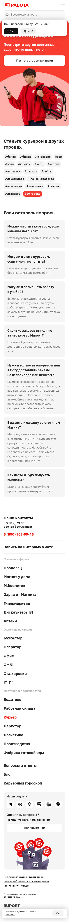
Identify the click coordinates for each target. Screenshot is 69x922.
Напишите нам (34, 827)
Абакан (10, 156)
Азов (58, 156)
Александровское (41, 179)
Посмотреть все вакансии (34, 60)
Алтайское (12, 193)
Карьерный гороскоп (23, 783)
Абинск (25, 156)
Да (11, 31)
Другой (28, 31)
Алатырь (31, 171)
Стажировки (15, 673)
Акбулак (24, 164)
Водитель (12, 699)
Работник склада (20, 708)
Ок (58, 913)
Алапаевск (12, 171)
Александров (14, 179)
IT (5, 682)
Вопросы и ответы (20, 765)
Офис (9, 656)
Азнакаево (43, 156)
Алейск (46, 171)
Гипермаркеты (17, 603)
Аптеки (10, 621)
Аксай (39, 164)
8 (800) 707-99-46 (19, 534)
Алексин (53, 186)
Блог (8, 774)
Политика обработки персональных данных (26, 881)
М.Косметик (14, 585)
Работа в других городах (16, 885)
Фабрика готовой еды (24, 752)
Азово (9, 164)
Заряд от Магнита (20, 594)
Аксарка (54, 164)
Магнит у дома (17, 577)
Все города (32, 193)
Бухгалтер (13, 638)
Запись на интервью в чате (28, 547)
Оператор (12, 647)
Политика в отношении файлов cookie (23, 877)
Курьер (10, 717)
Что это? (10, 914)
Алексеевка (13, 186)
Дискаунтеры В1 (18, 612)
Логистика (13, 735)
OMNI (8, 665)
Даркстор (12, 726)
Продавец (13, 568)
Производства (17, 744)
